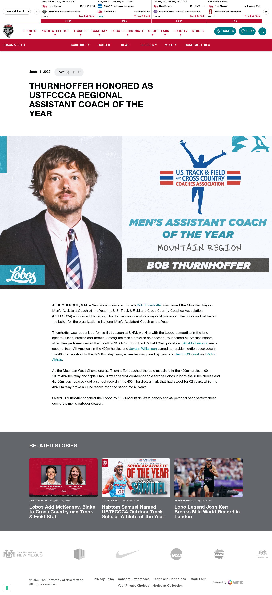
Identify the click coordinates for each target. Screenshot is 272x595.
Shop (152, 31)
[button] (266, 12)
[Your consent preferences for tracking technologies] (7, 588)
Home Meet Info (199, 45)
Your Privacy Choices (133, 585)
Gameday (99, 31)
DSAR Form (198, 579)
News (125, 45)
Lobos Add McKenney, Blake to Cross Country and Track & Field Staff (62, 512)
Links (68, 21)
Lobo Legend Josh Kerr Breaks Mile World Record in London (207, 512)
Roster (104, 45)
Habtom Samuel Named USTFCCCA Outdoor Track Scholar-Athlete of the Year (133, 512)
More (169, 45)
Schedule (79, 45)
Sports (29, 31)
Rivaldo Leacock (195, 343)
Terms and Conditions (169, 579)
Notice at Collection (168, 585)
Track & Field (38, 501)
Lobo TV (180, 31)
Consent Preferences (134, 579)
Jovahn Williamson (143, 348)
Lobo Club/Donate (127, 31)
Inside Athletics (55, 31)
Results (147, 45)
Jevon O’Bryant (187, 354)
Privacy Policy (104, 579)
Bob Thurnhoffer (149, 305)
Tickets (80, 31)
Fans (165, 31)
